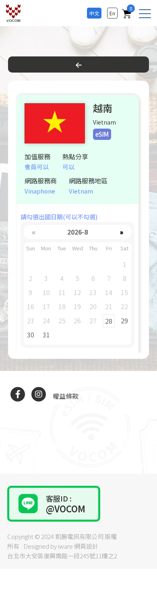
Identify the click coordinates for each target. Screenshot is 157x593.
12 (77, 292)
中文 (94, 13)
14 (108, 292)
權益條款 (65, 396)
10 (46, 292)
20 (93, 306)
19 (77, 306)
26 (77, 320)
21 (108, 306)
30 (30, 334)
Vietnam (81, 191)
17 (46, 306)
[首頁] (15, 13)
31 (46, 334)
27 (93, 320)
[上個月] (33, 232)
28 (108, 321)
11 (62, 292)
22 (124, 306)
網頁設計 (86, 546)
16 (30, 306)
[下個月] (121, 232)
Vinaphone (40, 191)
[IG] (38, 394)
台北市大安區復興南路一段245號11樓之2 (62, 555)
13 (93, 292)
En (112, 13)
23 (30, 320)
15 (124, 292)
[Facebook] (17, 394)
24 (46, 320)
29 (124, 320)
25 (62, 320)
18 (62, 306)
